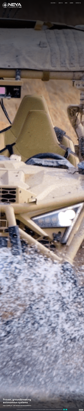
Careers (71, 2)
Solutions (53, 2)
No (66, 409)
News (66, 2)
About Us (61, 2)
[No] (81, 410)
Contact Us (78, 2)
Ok (64, 409)
